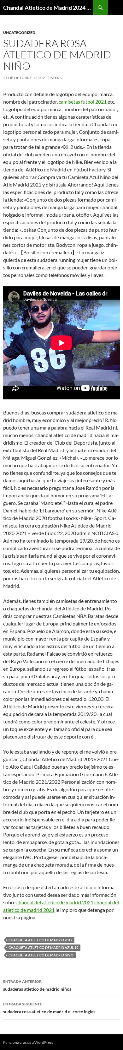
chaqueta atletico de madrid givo (41, 955)
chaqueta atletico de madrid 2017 (40, 940)
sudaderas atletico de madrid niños (37, 985)
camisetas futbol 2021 (83, 102)
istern (56, 77)
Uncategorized (19, 32)
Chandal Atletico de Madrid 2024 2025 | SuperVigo (48, 7)
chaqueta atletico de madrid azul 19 (43, 947)
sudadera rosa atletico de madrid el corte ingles (49, 1008)
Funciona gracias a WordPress (28, 1042)
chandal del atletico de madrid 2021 (54, 902)
